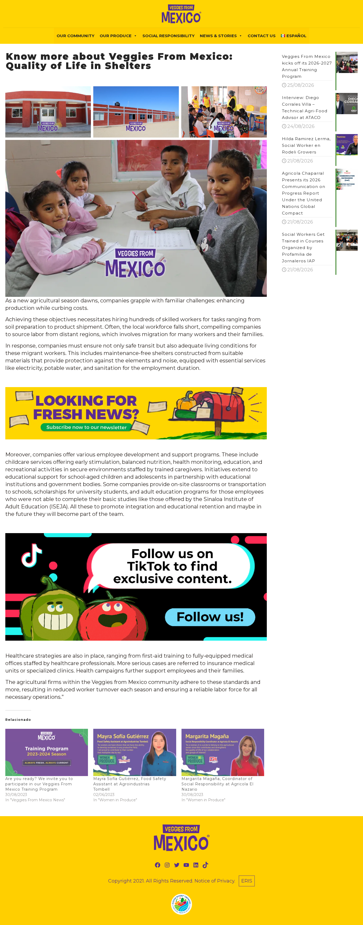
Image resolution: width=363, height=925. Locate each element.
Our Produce (116, 35)
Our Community (75, 35)
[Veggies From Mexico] (181, 14)
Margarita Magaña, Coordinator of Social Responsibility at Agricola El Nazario (218, 784)
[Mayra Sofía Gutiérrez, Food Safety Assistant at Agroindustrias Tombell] (134, 752)
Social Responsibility (168, 35)
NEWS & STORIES (218, 35)
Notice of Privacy (214, 881)
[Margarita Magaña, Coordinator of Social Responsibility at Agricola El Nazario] (223, 752)
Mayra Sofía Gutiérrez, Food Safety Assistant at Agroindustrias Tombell (129, 784)
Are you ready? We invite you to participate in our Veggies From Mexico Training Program (39, 784)
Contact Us (262, 35)
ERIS (246, 881)
